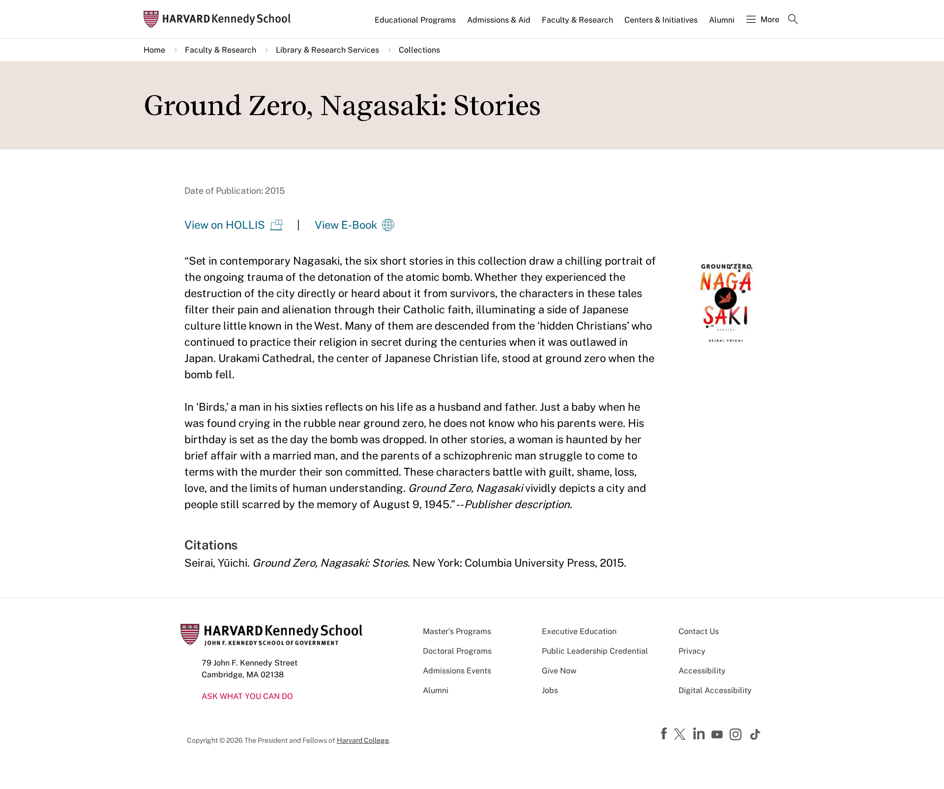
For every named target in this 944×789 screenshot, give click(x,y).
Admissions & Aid (499, 20)
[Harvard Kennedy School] (220, 19)
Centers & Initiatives (661, 20)
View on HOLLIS (224, 224)
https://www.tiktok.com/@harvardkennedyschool (755, 734)
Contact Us (698, 631)
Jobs (550, 690)
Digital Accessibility (715, 690)
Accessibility (702, 670)
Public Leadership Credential (595, 651)
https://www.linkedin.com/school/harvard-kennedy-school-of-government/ (700, 734)
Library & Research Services (327, 50)
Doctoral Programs (457, 651)
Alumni (722, 20)
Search (793, 20)
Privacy (692, 651)
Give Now (559, 670)
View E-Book (346, 224)
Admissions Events (457, 670)
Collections (419, 50)
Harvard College (363, 740)
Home (154, 50)
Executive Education (579, 631)
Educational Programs (415, 20)
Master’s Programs (457, 631)
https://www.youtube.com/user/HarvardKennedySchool (718, 735)
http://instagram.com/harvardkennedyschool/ (737, 735)
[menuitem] (416, 24)
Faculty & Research (577, 20)
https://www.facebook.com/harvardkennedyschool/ (665, 734)
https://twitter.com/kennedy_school (681, 734)
